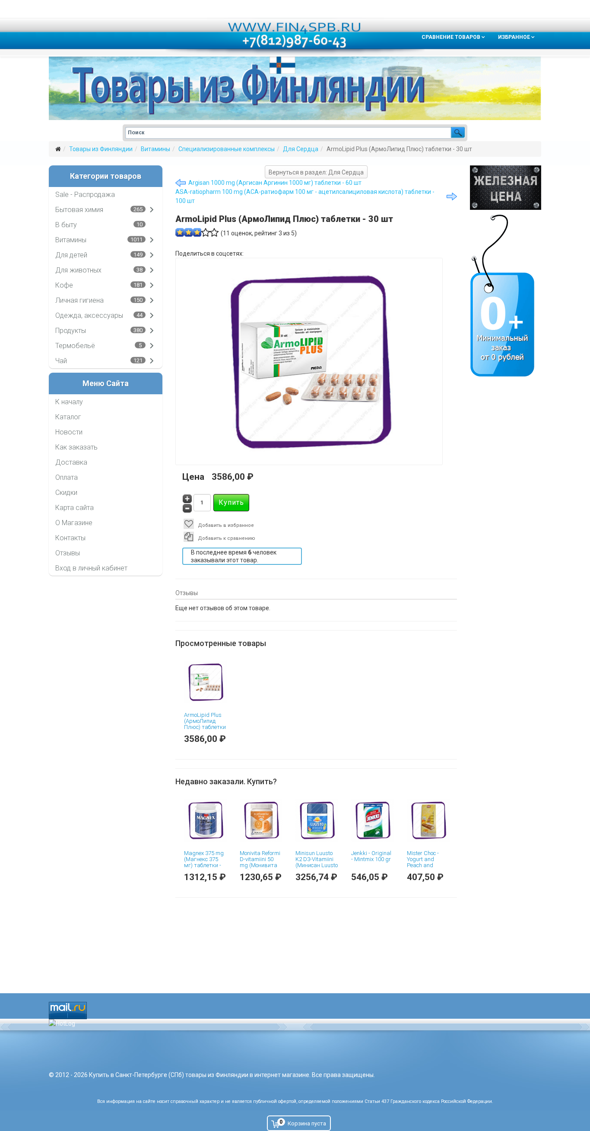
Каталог (68, 417)
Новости (68, 432)
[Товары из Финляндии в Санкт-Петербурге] (295, 88)
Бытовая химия (79, 210)
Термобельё (75, 346)
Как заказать (76, 447)
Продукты (70, 330)
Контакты (70, 538)
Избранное (514, 37)
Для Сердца (300, 149)
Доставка (71, 462)
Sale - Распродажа (85, 194)
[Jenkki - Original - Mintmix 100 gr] (372, 820)
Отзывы (67, 553)
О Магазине (73, 523)
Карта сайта (74, 508)
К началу (69, 402)
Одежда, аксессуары (89, 315)
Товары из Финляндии (101, 149)
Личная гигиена (79, 300)
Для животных (78, 270)
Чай (61, 361)
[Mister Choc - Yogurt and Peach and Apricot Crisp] (428, 820)
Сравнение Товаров (451, 37)
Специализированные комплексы (226, 149)
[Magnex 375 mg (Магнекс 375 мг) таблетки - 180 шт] (205, 820)
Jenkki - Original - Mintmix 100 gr (371, 856)
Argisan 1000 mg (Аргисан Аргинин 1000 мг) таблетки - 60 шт (275, 182)
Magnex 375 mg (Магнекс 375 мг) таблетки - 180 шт (204, 862)
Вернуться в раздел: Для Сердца (316, 172)
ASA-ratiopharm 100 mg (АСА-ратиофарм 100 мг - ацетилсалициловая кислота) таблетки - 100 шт (305, 196)
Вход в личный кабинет (91, 568)
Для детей (71, 255)
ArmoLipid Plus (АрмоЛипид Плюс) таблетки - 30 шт (205, 724)
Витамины (155, 149)
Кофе (64, 285)
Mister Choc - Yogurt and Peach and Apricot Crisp (423, 862)
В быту (66, 225)
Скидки (66, 492)
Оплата (66, 477)
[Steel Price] (505, 187)
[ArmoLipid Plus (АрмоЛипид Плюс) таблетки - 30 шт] (205, 682)
